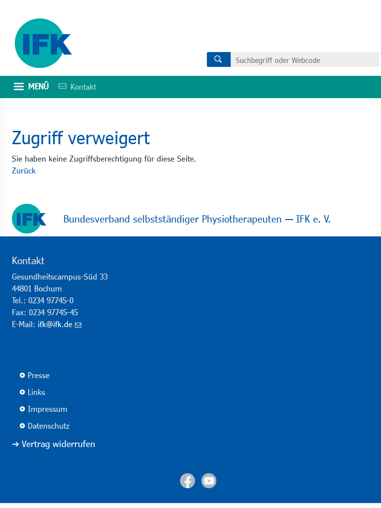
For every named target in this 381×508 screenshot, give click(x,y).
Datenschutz (48, 425)
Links (36, 391)
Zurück (24, 170)
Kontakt (73, 86)
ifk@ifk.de (55, 324)
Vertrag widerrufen (58, 443)
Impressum (47, 408)
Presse (39, 375)
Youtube (208, 480)
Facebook (187, 480)
